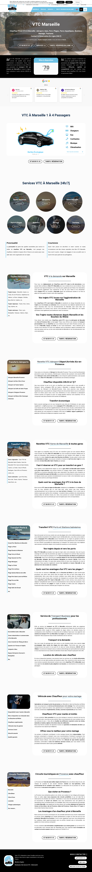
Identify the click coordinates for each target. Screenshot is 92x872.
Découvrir (16, 226)
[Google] (85, 9)
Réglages (51, 3)
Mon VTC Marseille (33, 9)
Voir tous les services (73, 151)
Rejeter (69, 2)
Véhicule (43, 9)
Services (50, 9)
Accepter (61, 2)
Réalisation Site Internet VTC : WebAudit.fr (26, 865)
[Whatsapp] (81, 9)
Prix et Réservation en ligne (65, 9)
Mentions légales (19, 862)
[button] (75, 152)
